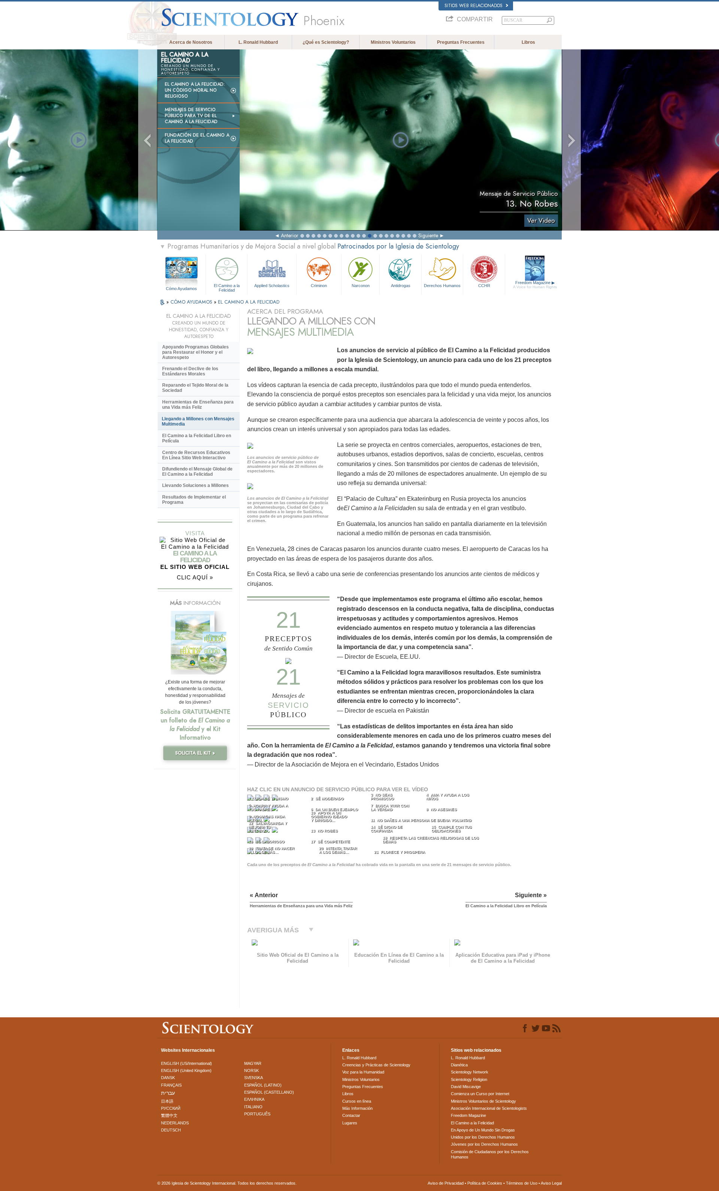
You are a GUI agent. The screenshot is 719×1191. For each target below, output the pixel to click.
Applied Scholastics (271, 285)
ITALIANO (253, 1107)
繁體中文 (169, 1115)
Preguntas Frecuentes (461, 42)
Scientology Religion (469, 1079)
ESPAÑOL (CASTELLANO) (269, 1092)
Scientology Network (469, 1072)
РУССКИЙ (170, 1108)
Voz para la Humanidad (363, 1072)
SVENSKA (253, 1077)
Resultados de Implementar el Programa (194, 499)
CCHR (484, 285)
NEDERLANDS (175, 1123)
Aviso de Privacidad (446, 1183)
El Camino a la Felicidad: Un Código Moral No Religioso (195, 90)
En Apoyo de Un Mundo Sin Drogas (483, 1130)
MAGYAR (252, 1063)
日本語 (167, 1101)
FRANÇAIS (171, 1085)
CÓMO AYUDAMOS (192, 301)
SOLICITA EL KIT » (195, 752)
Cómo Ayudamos (181, 288)
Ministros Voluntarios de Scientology (483, 1101)
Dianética (459, 1065)
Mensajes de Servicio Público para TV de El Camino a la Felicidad (191, 115)
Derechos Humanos (442, 285)
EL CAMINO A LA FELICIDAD (248, 301)
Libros (528, 42)
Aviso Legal (551, 1183)
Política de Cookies (484, 1183)
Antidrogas (400, 285)
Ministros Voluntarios (393, 42)
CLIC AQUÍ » (195, 577)
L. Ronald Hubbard (258, 42)
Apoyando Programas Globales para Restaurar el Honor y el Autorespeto (195, 352)
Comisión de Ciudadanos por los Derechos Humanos (490, 1154)
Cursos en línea (356, 1101)
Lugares (349, 1123)
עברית (168, 1093)
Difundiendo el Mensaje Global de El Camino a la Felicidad (197, 471)
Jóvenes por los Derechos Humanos (484, 1144)
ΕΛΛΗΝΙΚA (254, 1099)
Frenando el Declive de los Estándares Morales (190, 371)
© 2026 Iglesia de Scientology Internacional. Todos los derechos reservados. (227, 1183)
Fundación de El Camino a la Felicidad (197, 138)
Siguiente (428, 235)
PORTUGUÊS (257, 1114)
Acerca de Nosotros (190, 42)
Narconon (361, 285)
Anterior (289, 235)
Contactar (351, 1115)
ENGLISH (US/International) (186, 1063)
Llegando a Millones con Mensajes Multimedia (198, 421)
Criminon (319, 285)
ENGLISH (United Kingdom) (186, 1070)
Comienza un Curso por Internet (480, 1093)
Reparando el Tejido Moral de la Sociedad (195, 388)
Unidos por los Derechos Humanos (483, 1137)
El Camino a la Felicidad (227, 287)
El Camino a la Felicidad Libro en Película (196, 438)
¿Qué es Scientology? (326, 42)
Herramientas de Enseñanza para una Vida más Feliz (198, 404)
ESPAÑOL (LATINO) (263, 1085)
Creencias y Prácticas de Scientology (376, 1065)
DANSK (168, 1077)
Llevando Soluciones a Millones (195, 485)
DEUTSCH (171, 1130)
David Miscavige (466, 1086)
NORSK (251, 1070)
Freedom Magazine (535, 284)
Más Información (357, 1108)
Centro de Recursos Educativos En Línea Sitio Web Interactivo (196, 455)
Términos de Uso (521, 1183)
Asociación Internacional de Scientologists (489, 1108)
